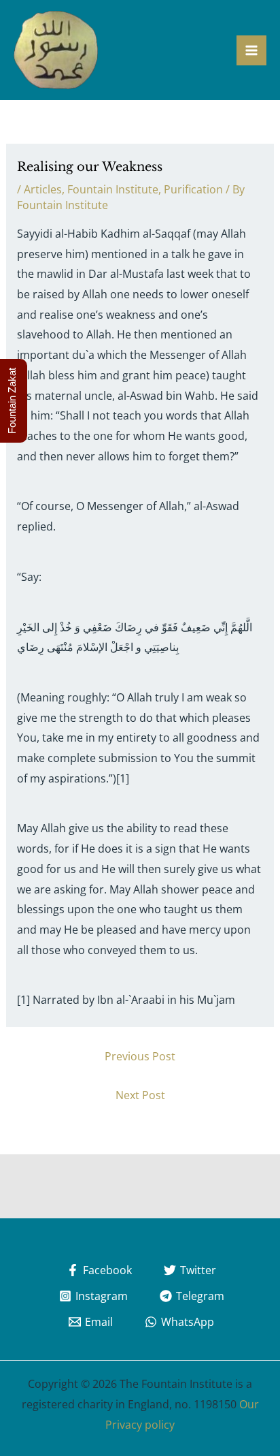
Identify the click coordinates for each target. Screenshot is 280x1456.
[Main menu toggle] (251, 50)
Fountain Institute (112, 189)
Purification (193, 189)
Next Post (140, 1095)
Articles (43, 189)
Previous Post (140, 1056)
